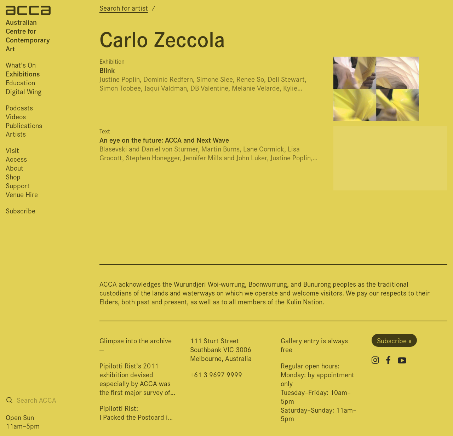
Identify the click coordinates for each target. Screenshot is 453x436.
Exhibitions (23, 74)
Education (20, 82)
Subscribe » (394, 340)
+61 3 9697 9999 (216, 374)
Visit (12, 150)
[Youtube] (402, 360)
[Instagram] (375, 360)
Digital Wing (23, 91)
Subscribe (20, 210)
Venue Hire (22, 194)
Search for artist (123, 7)
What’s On (21, 64)
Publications (24, 125)
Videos (16, 116)
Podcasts (19, 107)
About (14, 167)
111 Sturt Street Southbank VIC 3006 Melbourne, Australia (221, 349)
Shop (13, 176)
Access (16, 159)
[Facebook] (388, 360)
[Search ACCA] (9, 400)
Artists (16, 133)
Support (18, 185)
